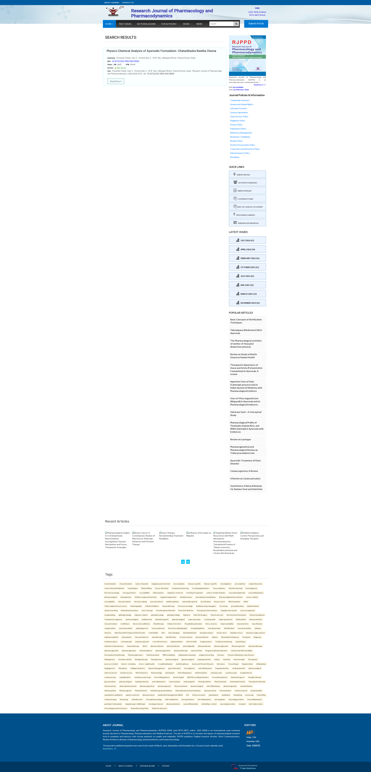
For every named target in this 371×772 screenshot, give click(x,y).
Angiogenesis (109, 668)
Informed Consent (238, 108)
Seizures (107, 633)
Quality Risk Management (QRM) (170, 695)
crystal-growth (209, 619)
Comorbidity (153, 633)
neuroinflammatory (256, 593)
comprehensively (255, 584)
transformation (225, 691)
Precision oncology (185, 606)
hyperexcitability (227, 624)
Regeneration (247, 664)
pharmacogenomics (163, 651)
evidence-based (241, 691)
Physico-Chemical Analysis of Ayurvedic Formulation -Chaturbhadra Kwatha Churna (161, 51)
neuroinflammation (254, 699)
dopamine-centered (175, 593)
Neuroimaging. (174, 633)
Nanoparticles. (156, 659)
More (186, 24)
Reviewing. (124, 699)
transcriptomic (179, 584)
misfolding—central (209, 704)
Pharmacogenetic (238, 646)
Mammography (136, 606)
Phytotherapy (158, 624)
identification (229, 628)
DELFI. (145, 646)
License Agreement (239, 112)
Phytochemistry (142, 673)
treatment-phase (110, 642)
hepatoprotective (204, 659)
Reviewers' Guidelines (240, 137)
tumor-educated (142, 584)
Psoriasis (220, 655)
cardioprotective (238, 668)
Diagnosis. (258, 637)
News (199, 24)
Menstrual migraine (257, 615)
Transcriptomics (219, 588)
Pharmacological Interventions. (231, 597)
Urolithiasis (125, 624)
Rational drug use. (238, 677)
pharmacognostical (147, 686)
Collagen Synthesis (137, 668)
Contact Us (128, 2)
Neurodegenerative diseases (115, 708)
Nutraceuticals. (110, 686)
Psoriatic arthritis (125, 659)
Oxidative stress (236, 633)
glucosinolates (110, 682)
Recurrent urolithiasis (141, 624)
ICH (187, 695)
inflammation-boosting (186, 655)
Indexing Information (248, 223)
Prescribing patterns (162, 677)
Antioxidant (169, 673)
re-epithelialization (165, 664)
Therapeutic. (253, 659)
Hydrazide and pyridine (140, 708)
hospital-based (246, 673)
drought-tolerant (254, 677)
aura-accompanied (247, 610)
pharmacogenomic (221, 646)
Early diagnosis (251, 588)
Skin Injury (221, 664)
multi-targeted (189, 682)
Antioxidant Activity (237, 682)
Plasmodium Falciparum (230, 637)
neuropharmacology (154, 699)
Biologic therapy (141, 659)
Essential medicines (220, 677)
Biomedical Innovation (129, 610)
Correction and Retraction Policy (245, 149)
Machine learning (235, 588)
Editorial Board (146, 24)
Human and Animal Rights (241, 104)
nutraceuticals (174, 682)
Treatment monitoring (180, 588)
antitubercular (137, 699)
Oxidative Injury (186, 597)
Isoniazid (242, 704)
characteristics (243, 624)
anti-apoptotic (219, 699)
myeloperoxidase (206, 633)
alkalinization (241, 619)
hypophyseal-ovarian (229, 610)
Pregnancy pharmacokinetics (216, 651)
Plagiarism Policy (237, 120)
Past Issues (125, 24)
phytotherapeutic (162, 619)
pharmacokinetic (255, 619)
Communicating (110, 699)
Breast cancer (219, 602)
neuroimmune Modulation (205, 597)
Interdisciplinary (146, 651)
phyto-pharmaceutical (128, 686)
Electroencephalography (177, 628)
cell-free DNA (191, 642)
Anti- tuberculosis (256, 704)
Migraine (186, 615)
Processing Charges (245, 215)
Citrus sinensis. (211, 624)
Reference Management (241, 132)
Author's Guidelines (247, 183)
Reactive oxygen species (255, 633)
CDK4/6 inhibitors (152, 606)
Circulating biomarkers (200, 588)
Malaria (215, 637)
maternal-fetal (196, 651)
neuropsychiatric (129, 593)
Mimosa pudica (110, 691)
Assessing (249, 695)
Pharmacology (156, 673)
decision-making (140, 602)
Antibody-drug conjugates (206, 606)
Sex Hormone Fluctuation (236, 615)
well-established (171, 699)
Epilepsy (258, 628)
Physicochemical (180, 686)
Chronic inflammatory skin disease (241, 655)
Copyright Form (245, 199)
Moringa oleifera (204, 682)
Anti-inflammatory (185, 673)
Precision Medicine (185, 610)
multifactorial (147, 619)
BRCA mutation (234, 602)
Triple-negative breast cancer (115, 606)
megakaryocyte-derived (161, 584)
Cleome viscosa (126, 673)
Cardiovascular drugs (142, 677)
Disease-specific (210, 584)
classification (206, 602)
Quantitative (213, 695)
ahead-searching (111, 610)
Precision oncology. (111, 593)
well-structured (110, 673)
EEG (163, 633)
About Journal (111, 2)
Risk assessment (198, 695)
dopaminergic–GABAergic (135, 704)
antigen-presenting (206, 655)
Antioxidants (127, 637)
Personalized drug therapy (114, 655)
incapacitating (109, 615)
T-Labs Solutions (248, 768)
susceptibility (144, 593)
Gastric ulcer (222, 633)
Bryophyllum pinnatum (193, 624)
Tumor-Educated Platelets (114, 588)
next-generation (214, 628)
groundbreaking (237, 606)
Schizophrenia (125, 597)
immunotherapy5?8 (189, 602)
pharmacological (110, 597)
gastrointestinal (174, 668)
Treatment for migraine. (113, 619)
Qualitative (226, 695)
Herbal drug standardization (161, 691)
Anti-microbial (239, 659)
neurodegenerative (236, 699)
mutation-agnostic (142, 642)
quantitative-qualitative (113, 695)
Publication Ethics (238, 128)
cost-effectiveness (160, 642)
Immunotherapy (168, 606)
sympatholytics (125, 677)
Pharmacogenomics (135, 655)
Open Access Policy (239, 116)
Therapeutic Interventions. (207, 610)
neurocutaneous (158, 628)
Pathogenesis (109, 659)
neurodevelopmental (237, 593)
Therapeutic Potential (257, 682)
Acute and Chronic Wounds (202, 664)
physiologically (188, 646)
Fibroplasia (123, 668)
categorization (110, 628)
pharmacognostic (164, 686)
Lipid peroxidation (111, 637)
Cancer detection (161, 588)
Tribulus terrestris (174, 624)
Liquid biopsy (133, 588)
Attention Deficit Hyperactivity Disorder (130, 633)
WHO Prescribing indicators (198, 677)
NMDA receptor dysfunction (146, 597)
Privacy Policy (236, 124)
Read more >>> (260, 85)
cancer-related (252, 597)
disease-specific (194, 584)
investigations (225, 584)
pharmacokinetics (173, 704)
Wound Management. (156, 668)
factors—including (128, 664)
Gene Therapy (147, 610)
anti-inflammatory (205, 668)
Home (109, 24)
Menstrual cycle (217, 615)
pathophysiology (125, 615)
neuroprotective (187, 699)
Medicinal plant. (201, 673)
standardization (246, 686)
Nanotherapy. (157, 637)
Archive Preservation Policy (242, 145)
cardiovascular (216, 673)
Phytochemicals (220, 682)
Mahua (217, 659)
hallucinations (158, 593)
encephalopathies (197, 628)
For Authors (168, 24)
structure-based (186, 637)
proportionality (256, 691)
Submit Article (256, 23)
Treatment (246, 637)
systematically (126, 642)
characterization (125, 584)
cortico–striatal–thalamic (215, 593)
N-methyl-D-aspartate (194, 593)
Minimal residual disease (114, 646)
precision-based (156, 602)
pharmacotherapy (255, 646)
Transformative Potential (165, 610)
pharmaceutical (210, 691)
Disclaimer (234, 157)
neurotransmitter (125, 628)
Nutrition (226, 659)
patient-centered (132, 695)
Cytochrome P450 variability (241, 651)
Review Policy (236, 141)
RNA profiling (146, 588)
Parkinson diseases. (159, 708)
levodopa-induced (156, 704)
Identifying (238, 695)
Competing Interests (239, 100)
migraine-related (141, 615)
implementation (253, 606)
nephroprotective (225, 619)
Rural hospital (178, 677)
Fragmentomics (206, 642)
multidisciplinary (172, 602)
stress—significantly (146, 664)
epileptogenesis (142, 628)
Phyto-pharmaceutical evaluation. (188, 691)
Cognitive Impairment (168, 597)
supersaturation (194, 619)
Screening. (224, 606)
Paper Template (244, 191)
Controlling (261, 695)
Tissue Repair (233, 664)
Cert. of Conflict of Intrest (250, 207)
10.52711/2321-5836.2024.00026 (125, 61)
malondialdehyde (189, 633)
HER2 (246, 602)
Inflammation (261, 664)
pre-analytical (240, 584)
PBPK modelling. (169, 655)
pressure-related (111, 664)
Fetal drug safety (153, 655)
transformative (110, 584)
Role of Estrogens (200, 615)
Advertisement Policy (240, 153)
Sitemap (165, 766)
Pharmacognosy (125, 691)
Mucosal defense (142, 637)
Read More (115, 81)
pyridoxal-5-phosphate (113, 704)
